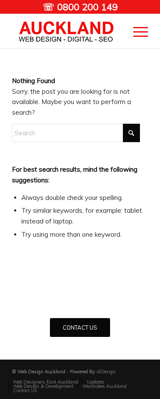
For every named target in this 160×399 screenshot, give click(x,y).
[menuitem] (136, 31)
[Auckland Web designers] (66, 31)
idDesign (106, 372)
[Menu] (136, 31)
